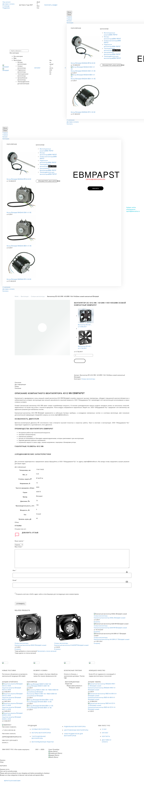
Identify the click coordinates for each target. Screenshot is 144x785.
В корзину (80, 361)
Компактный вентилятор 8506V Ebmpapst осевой (30, 645)
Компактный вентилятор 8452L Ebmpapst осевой (109, 618)
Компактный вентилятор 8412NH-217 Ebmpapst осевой (111, 639)
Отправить (20, 604)
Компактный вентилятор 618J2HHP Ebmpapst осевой (71, 645)
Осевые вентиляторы (38, 296)
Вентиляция (25, 296)
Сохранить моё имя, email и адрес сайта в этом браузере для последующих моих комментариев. (47, 594)
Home (16, 296)
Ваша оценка (19, 541)
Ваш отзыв (18, 547)
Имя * (14, 570)
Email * (15, 580)
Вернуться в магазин (12, 781)
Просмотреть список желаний (46, 651)
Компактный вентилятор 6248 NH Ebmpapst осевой (110, 628)
